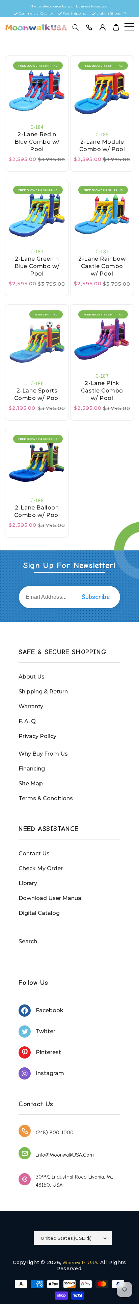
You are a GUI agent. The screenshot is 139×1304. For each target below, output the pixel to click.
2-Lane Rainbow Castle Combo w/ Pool (102, 266)
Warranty (31, 706)
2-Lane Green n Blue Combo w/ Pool (37, 266)
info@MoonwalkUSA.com (65, 1155)
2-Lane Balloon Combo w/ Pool (37, 511)
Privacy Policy (37, 736)
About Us (32, 676)
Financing (32, 768)
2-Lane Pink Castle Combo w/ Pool (102, 390)
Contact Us (34, 853)
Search (28, 941)
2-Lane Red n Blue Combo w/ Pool (37, 141)
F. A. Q (27, 721)
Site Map (31, 783)
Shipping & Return (43, 691)
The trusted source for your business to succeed (69, 6)
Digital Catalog (39, 913)
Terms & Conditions (46, 798)
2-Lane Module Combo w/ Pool (102, 145)
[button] (76, 27)
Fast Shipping (74, 13)
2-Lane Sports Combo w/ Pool (37, 394)
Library (28, 883)
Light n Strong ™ (111, 13)
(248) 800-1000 (55, 1133)
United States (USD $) (66, 1238)
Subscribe (96, 597)
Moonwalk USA (80, 1262)
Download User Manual (51, 898)
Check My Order (41, 868)
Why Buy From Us (43, 754)
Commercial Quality (36, 13)
